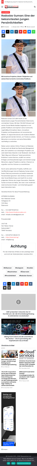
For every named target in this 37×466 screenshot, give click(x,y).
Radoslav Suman (26, 275)
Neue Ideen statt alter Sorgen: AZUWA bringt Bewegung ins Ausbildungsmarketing (8, 362)
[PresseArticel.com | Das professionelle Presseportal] (11, 7)
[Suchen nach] (35, 7)
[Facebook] (3, 32)
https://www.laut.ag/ (12, 237)
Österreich (25, 272)
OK (8, 463)
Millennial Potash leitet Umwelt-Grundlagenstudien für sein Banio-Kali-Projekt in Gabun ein (27, 375)
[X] (7, 32)
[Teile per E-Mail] (3, 35)
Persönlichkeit (11, 275)
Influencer (8, 268)
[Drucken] (9, 288)
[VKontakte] (30, 284)
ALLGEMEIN (5, 12)
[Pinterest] (20, 32)
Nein (13, 463)
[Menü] (2, 7)
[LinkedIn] (12, 32)
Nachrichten (12, 272)
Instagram (19, 268)
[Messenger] (29, 32)
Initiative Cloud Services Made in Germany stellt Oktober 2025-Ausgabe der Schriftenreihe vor (27, 363)
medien (30, 268)
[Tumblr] (16, 32)
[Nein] (35, 461)
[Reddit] (25, 32)
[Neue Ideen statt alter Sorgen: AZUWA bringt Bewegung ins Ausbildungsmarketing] (9, 354)
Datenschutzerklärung (23, 463)
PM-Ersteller (6, 26)
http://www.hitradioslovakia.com (16, 212)
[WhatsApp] (33, 32)
